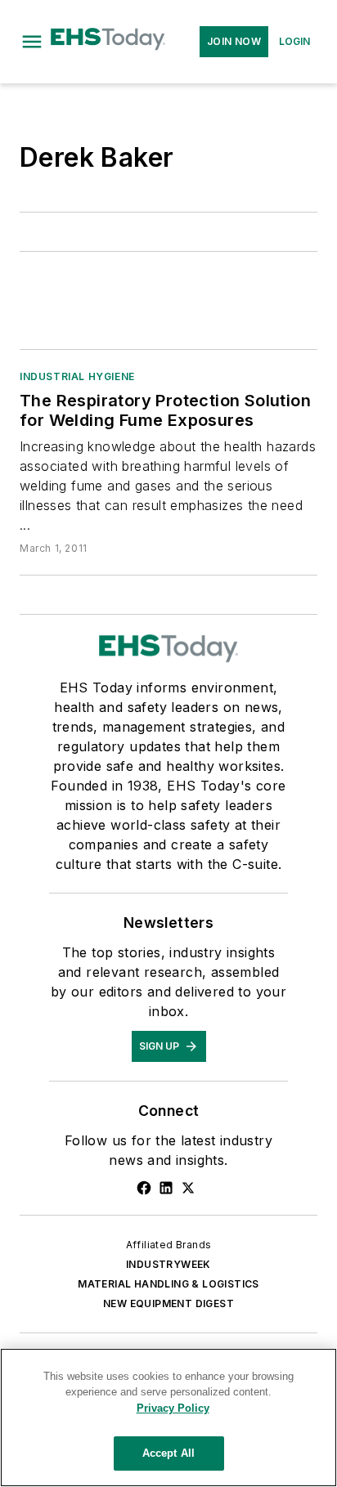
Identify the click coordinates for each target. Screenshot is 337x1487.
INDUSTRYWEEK (168, 1264)
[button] (32, 41)
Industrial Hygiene (77, 376)
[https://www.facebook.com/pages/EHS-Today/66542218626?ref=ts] (144, 1188)
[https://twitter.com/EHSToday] (188, 1188)
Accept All (168, 1453)
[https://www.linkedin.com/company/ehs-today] (166, 1188)
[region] (168, 1417)
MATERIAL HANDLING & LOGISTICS (168, 1284)
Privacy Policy (173, 1408)
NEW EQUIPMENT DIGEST (168, 1303)
